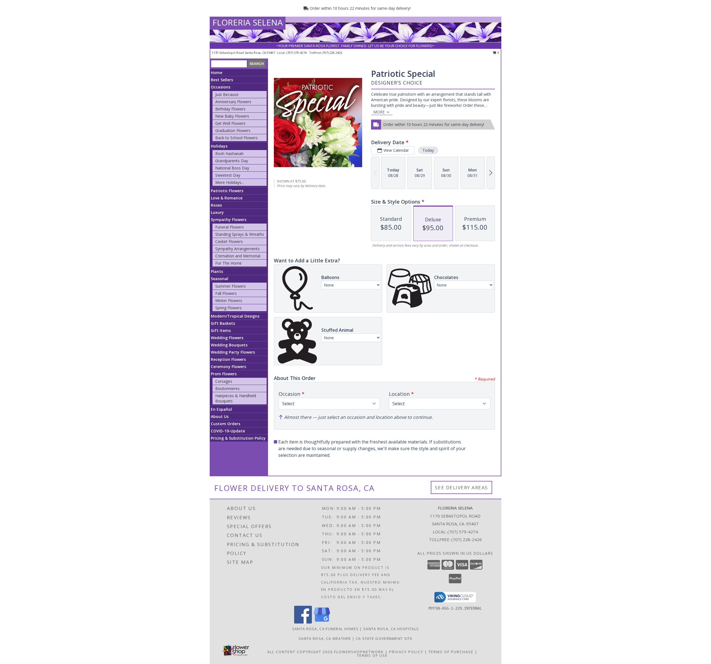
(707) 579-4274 (296, 52)
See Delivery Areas (461, 487)
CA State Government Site (384, 638)
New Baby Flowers (232, 116)
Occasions (220, 87)
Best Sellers (222, 79)
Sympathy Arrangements (237, 248)
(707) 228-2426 (332, 52)
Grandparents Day (231, 160)
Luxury (217, 212)
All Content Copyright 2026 (300, 651)
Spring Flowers (228, 307)
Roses (216, 205)
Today (428, 150)
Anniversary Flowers (233, 101)
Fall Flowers (226, 293)
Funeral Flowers (229, 227)
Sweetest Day (227, 175)
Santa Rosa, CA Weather (325, 638)
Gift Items (221, 330)
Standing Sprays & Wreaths (239, 234)
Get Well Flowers (230, 123)
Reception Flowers (228, 359)
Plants (217, 271)
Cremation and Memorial (237, 255)
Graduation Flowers (233, 130)
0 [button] (497, 52)
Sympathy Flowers (228, 219)
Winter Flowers (228, 300)
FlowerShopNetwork (359, 651)
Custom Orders (225, 423)
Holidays (219, 146)
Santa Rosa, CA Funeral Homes (325, 628)
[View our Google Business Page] (322, 622)
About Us (220, 416)
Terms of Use (372, 655)
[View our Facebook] (303, 622)
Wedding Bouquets (229, 345)
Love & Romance (226, 198)
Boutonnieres (227, 388)
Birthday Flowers (230, 108)
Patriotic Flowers (227, 190)
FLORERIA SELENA (247, 22)
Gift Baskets (223, 323)
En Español (221, 409)
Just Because (227, 94)
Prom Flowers (224, 373)
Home (216, 72)
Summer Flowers (230, 286)
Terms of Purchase (451, 651)
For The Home (228, 263)
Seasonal (219, 278)
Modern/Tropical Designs (235, 316)
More (379, 112)
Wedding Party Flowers (233, 352)
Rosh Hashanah (229, 153)
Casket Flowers (229, 241)
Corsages (223, 381)
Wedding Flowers (227, 337)
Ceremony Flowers (228, 366)
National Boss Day (232, 168)
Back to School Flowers (236, 137)
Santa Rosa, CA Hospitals (391, 628)
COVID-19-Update (228, 431)
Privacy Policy (406, 651)
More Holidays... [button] (229, 182)
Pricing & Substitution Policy (238, 438)
